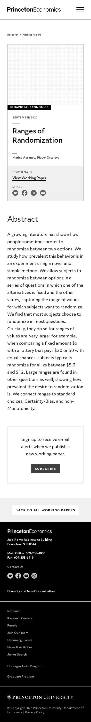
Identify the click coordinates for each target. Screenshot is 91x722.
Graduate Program (20, 676)
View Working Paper (29, 178)
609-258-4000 (35, 553)
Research (12, 35)
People (12, 625)
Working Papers (31, 35)
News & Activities (19, 647)
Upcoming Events (19, 640)
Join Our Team (17, 633)
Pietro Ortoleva (48, 157)
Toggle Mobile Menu (80, 9)
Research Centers (19, 618)
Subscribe (45, 469)
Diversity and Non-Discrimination (31, 591)
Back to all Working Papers (45, 510)
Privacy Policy (34, 712)
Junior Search (17, 654)
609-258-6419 (23, 557)
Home (34, 9)
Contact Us (15, 567)
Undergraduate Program (24, 666)
